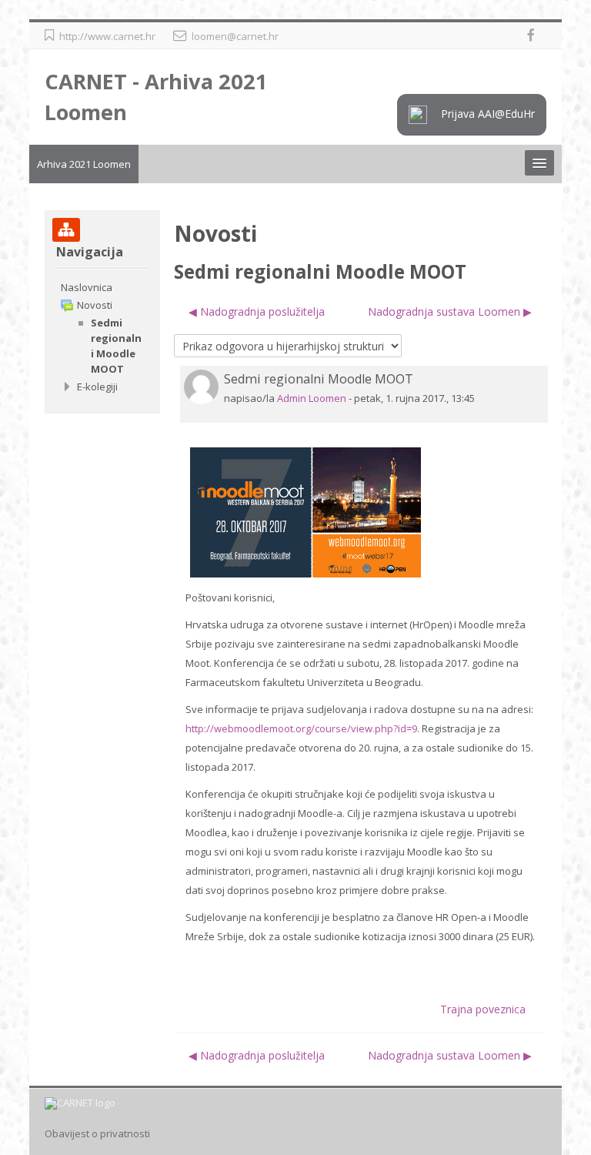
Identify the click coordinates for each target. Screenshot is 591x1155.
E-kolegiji (97, 386)
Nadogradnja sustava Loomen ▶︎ (450, 311)
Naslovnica (86, 287)
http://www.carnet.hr (107, 36)
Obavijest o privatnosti (97, 1134)
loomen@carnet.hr (235, 36)
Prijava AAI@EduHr (486, 112)
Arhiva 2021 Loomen (84, 164)
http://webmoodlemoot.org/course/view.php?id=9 (301, 728)
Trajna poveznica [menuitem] (483, 1009)
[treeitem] (102, 287)
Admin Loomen (311, 398)
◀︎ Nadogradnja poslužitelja (257, 311)
